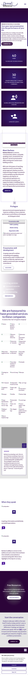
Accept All (14, 665)
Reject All (14, 672)
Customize (14, 668)
